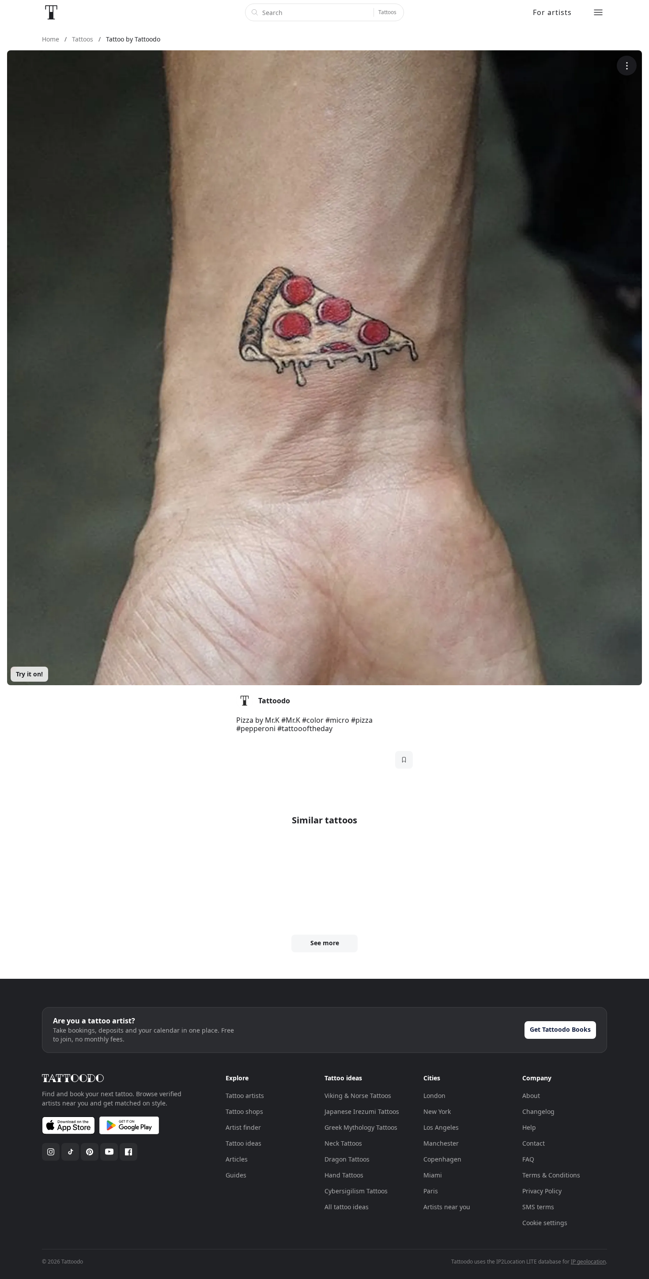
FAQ (528, 1159)
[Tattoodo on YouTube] (109, 1152)
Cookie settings (544, 1223)
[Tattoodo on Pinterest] (89, 1152)
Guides (236, 1175)
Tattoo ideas (243, 1143)
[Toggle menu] (598, 12)
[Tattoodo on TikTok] (70, 1152)
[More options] (627, 65)
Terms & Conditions (551, 1175)
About (531, 1095)
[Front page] (51, 12)
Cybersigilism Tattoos (356, 1191)
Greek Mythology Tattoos (360, 1127)
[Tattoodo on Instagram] (51, 1152)
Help (529, 1127)
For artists (552, 12)
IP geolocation (588, 1261)
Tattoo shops (244, 1111)
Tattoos (387, 12)
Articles (237, 1159)
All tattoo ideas (346, 1207)
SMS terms (538, 1207)
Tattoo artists (245, 1095)
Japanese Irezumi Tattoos (361, 1111)
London (434, 1095)
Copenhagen (442, 1159)
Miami (432, 1175)
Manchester (441, 1143)
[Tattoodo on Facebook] (128, 1152)
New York (437, 1111)
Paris (430, 1191)
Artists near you (446, 1207)
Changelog (538, 1111)
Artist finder (243, 1127)
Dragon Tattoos (347, 1159)
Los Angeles (441, 1127)
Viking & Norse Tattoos (357, 1095)
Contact (533, 1143)
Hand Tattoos (343, 1175)
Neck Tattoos (343, 1143)
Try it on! (29, 674)
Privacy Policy (542, 1191)
